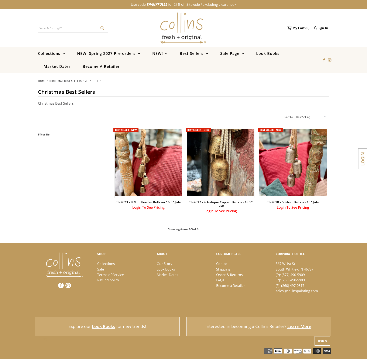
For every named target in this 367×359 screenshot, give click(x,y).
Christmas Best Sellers (65, 81)
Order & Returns (229, 274)
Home (42, 81)
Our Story (164, 263)
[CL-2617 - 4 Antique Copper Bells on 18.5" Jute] (220, 162)
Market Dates (57, 66)
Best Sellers (191, 53)
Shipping (223, 269)
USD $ (322, 341)
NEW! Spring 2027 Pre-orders (106, 53)
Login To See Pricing (148, 207)
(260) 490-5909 (293, 280)
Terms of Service (110, 274)
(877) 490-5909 (293, 274)
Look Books (267, 53)
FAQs (220, 280)
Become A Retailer (101, 66)
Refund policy (108, 280)
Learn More (299, 326)
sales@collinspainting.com (297, 291)
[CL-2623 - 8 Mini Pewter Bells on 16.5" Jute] (148, 162)
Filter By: (44, 134)
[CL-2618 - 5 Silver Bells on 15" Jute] (293, 162)
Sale (100, 269)
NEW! (157, 53)
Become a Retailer (230, 285)
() (300, 28)
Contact (222, 263)
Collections (49, 53)
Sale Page (229, 53)
